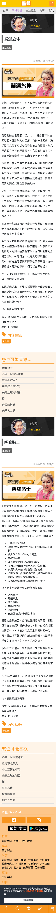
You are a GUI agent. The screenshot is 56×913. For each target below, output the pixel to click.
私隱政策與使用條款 (33, 891)
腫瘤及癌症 (8, 863)
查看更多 (35, 26)
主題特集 (31, 10)
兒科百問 (45, 863)
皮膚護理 (28, 867)
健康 (5, 10)
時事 (42, 10)
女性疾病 (7, 867)
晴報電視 (17, 10)
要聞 (16, 841)
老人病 (17, 867)
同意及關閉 (28, 900)
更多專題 (40, 867)
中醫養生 (45, 860)
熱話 (22, 841)
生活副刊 (6, 47)
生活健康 (33, 860)
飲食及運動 (20, 860)
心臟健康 (21, 863)
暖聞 (29, 841)
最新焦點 (7, 841)
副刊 (51, 10)
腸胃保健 (33, 863)
